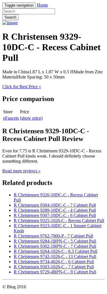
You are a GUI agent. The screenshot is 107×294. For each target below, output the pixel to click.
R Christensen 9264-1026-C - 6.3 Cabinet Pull (55, 251)
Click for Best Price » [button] (21, 86)
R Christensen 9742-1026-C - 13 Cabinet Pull (55, 256)
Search (10, 17)
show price (31, 118)
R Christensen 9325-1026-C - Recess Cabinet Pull (59, 220)
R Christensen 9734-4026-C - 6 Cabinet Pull (54, 261)
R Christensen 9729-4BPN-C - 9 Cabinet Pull (55, 271)
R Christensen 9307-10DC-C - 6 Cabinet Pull (55, 215)
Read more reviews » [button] (21, 170)
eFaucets (11, 118)
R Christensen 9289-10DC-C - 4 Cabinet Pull (55, 210)
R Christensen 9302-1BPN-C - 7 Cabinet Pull (55, 246)
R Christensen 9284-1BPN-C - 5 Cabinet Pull (55, 241)
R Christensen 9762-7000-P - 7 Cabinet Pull (53, 235)
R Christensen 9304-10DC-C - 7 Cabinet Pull (55, 205)
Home (42, 5)
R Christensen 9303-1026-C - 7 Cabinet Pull (54, 266)
